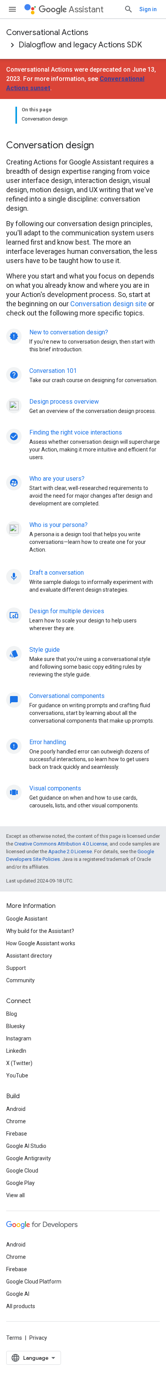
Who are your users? (57, 478)
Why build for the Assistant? (40, 931)
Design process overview (64, 401)
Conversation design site (108, 304)
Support (16, 968)
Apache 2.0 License (70, 851)
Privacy (38, 1338)
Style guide (44, 649)
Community (20, 980)
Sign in (148, 9)
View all (15, 1195)
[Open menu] (12, 9)
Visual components (55, 788)
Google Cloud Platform (33, 1281)
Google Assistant (26, 919)
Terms (14, 1338)
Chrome (16, 1121)
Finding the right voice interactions (75, 432)
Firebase (16, 1134)
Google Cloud (22, 1171)
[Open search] (128, 9)
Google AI (17, 1294)
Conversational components (67, 696)
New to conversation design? (68, 332)
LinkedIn (16, 1051)
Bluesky (15, 1026)
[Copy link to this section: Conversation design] (104, 146)
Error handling (47, 742)
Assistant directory (29, 956)
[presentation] (83, 145)
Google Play (20, 1183)
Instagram (18, 1038)
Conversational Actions (47, 32)
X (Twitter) (19, 1063)
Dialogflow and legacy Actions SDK (80, 45)
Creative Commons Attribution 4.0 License (60, 844)
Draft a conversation (56, 572)
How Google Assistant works (40, 943)
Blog (11, 1014)
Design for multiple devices (66, 611)
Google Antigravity (28, 1158)
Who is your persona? (58, 524)
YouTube (17, 1075)
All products (20, 1306)
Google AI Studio (26, 1146)
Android (15, 1109)
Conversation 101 (53, 370)
